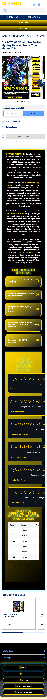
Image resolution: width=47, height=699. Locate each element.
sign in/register (17, 142)
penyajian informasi (15, 213)
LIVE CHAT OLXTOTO (24, 692)
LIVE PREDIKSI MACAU (25, 686)
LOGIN (23, 28)
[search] (23, 10)
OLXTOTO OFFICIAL (14, 154)
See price (8, 624)
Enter (33, 114)
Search (5, 10)
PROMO (24, 667)
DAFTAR (23, 23)
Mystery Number (27, 252)
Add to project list (25, 136)
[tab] (13, 632)
